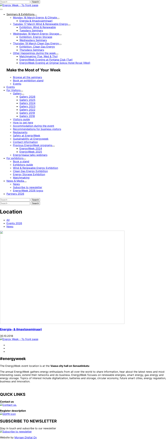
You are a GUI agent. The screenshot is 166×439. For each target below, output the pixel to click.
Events (17, 83)
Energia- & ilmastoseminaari (21, 329)
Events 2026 (14, 223)
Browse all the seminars (27, 77)
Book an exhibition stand (28, 80)
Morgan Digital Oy (25, 437)
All (8, 220)
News (9, 226)
